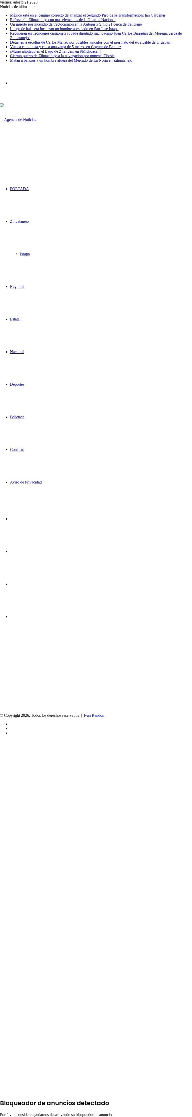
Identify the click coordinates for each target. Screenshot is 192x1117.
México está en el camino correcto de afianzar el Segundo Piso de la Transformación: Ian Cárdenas (88, 15)
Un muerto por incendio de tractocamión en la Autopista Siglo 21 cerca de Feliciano (76, 24)
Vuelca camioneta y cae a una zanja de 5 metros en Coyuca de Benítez (65, 47)
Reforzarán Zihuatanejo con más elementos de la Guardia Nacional (63, 20)
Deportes (17, 384)
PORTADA (19, 189)
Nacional (17, 352)
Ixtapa (25, 254)
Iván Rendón (94, 715)
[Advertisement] (96, 676)
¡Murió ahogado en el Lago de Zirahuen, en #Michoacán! (55, 51)
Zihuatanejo (19, 221)
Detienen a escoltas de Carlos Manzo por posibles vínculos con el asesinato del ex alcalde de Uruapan (90, 42)
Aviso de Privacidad (26, 482)
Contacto (17, 449)
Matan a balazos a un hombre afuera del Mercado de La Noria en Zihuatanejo (71, 60)
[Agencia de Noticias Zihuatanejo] (22, 152)
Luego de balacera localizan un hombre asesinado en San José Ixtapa (64, 29)
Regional (17, 286)
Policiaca (17, 417)
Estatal (15, 319)
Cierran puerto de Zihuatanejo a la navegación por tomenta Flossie (62, 56)
